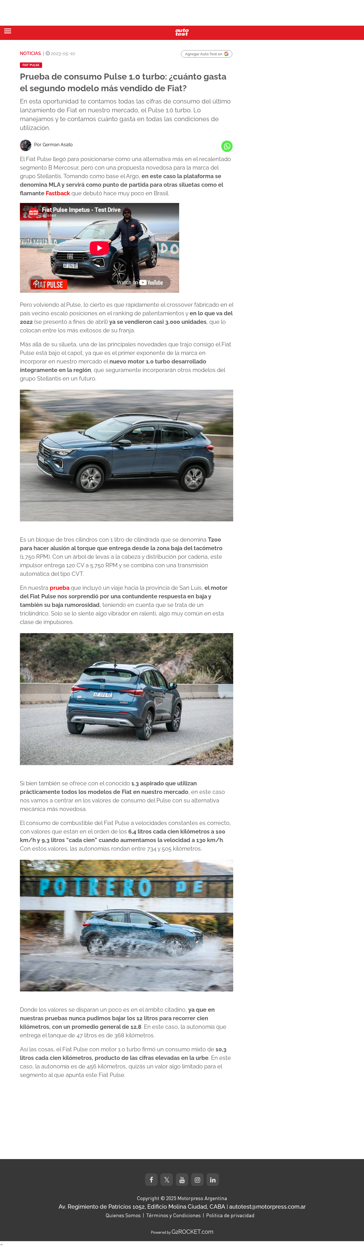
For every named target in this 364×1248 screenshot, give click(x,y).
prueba (59, 587)
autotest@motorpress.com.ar (267, 1206)
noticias (30, 53)
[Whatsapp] (227, 146)
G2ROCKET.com (192, 1231)
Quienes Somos (123, 1215)
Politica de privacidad (230, 1215)
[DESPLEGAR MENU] (7, 31)
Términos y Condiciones (173, 1215)
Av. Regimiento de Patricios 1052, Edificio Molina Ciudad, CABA (142, 1206)
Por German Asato (53, 144)
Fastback (58, 193)
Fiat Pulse (31, 65)
